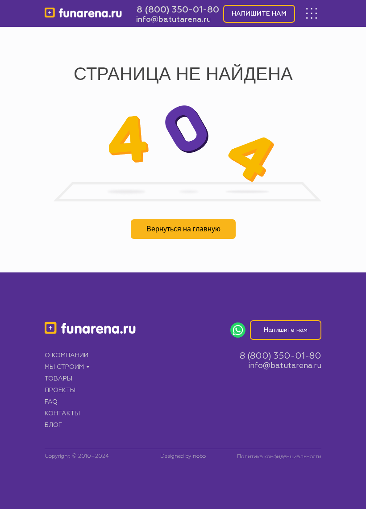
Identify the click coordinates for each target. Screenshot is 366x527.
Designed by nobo (183, 456)
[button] (259, 14)
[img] (83, 14)
